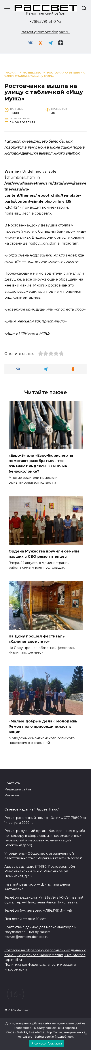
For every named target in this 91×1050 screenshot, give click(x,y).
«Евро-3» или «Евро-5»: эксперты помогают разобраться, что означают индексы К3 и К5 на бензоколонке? (41, 463)
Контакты (12, 783)
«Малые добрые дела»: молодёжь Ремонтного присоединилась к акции (43, 726)
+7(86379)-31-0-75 (45, 21)
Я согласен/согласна (46, 1043)
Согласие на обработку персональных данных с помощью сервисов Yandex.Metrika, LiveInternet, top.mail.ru (45, 955)
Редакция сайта (17, 789)
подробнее (23, 1027)
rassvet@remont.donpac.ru (45, 32)
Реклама (11, 795)
